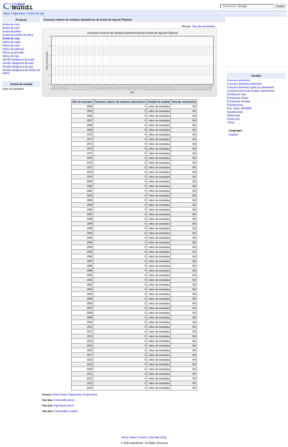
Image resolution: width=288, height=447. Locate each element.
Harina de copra (11, 41)
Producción (233, 118)
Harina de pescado (13, 52)
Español (233, 134)
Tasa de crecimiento (203, 26)
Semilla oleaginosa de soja (18, 66)
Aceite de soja (36, 13)
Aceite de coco (11, 24)
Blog (164, 437)
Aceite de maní (11, 27)
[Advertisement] (18, 152)
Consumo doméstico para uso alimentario (250, 87)
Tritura (230, 122)
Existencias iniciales (238, 101)
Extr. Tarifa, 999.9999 (239, 108)
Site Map (154, 437)
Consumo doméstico (238, 80)
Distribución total (236, 94)
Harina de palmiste (13, 48)
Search (143, 437)
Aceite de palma (12, 31)
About (133, 437)
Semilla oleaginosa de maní (18, 63)
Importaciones (235, 111)
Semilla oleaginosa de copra (18, 59)
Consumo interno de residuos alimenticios (250, 90)
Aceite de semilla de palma (18, 34)
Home (6, 13)
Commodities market (66, 411)
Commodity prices (64, 400)
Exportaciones (235, 104)
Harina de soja (11, 56)
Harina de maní (11, 45)
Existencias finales (238, 97)
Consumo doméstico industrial (244, 83)
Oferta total (233, 115)
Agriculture (19, 13)
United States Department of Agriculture (74, 394)
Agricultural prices (64, 405)
